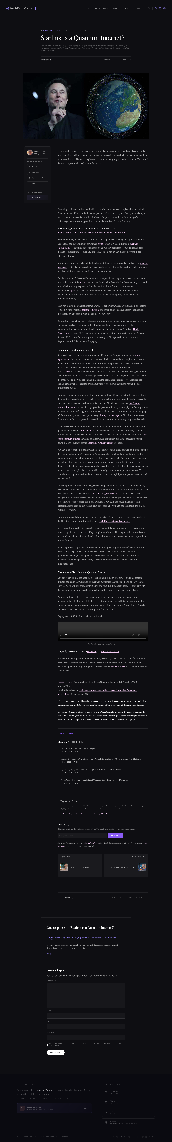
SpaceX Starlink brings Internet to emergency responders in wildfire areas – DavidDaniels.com (82, 937)
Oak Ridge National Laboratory (114, 520)
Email (50, 1022)
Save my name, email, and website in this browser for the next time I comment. (85, 1044)
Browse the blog (94, 814)
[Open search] (149, 8)
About (122, 1137)
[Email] (164, 8)
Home (115, 1137)
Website (50, 1033)
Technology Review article (100, 442)
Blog (136, 1137)
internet (83, 282)
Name (50, 1011)
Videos (58, 30)
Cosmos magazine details (105, 493)
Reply (49, 953)
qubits (73, 290)
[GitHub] (160, 8)
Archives (143, 1137)
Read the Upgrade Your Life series (75, 814)
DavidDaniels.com (92, 843)
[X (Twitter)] (156, 8)
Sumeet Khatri (87, 430)
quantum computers (89, 309)
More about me (106, 814)
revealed (102, 243)
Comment (52, 981)
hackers (66, 371)
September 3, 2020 (110, 651)
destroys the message (109, 415)
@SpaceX (91, 651)
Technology (47, 30)
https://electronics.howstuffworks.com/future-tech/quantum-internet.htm (91, 232)
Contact (152, 1137)
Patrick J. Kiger (65, 681)
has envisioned (118, 666)
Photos (129, 1137)
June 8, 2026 (55, 940)
